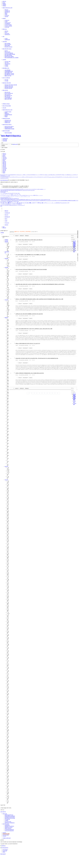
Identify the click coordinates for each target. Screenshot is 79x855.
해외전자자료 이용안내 (7, 124)
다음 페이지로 (56, 393)
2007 (8, 377)
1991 (8, 426)
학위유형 (6, 258)
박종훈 (8, 574)
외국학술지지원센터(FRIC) (10, 817)
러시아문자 (5, 168)
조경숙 (8, 760)
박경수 (8, 773)
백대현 (8, 638)
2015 (8, 353)
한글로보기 (27, 235)
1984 (8, 447)
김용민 (8, 606)
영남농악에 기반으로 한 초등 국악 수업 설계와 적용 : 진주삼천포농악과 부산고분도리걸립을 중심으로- (37, 358)
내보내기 (16, 235)
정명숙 (8, 724)
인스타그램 (5, 850)
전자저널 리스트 (8, 120)
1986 (8, 441)
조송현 (8, 707)
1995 (8, 414)
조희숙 (8, 701)
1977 (8, 465)
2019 (8, 341)
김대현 (8, 780)
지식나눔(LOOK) (8, 821)
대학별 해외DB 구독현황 (9, 128)
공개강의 (6, 16)
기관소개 (4, 836)
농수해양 (8, 297)
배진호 (8, 491)
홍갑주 (8, 580)
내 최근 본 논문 (8, 22)
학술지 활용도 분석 (8, 72)
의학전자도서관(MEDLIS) (10, 822)
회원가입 (4, 1)
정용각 (8, 714)
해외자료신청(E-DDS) (7, 82)
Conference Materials (8, 114)
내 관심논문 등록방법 (9, 53)
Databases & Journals (6, 118)
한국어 (8, 468)
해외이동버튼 (3, 853)
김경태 (8, 600)
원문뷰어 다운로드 (6, 103)
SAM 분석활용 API (8, 97)
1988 (8, 435)
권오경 (8, 668)
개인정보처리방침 (6, 833)
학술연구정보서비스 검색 (7, 7)
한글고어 (4, 156)
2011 (8, 365)
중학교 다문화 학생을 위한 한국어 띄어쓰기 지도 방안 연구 (28, 343)
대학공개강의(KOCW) (9, 814)
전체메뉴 (4, 5)
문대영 (8, 541)
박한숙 (8, 691)
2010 (8, 368)
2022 (8, 332)
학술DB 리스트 (7, 121)
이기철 (8, 789)
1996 (8, 411)
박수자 (8, 577)
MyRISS (4, 3)
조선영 (17, 271)
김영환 (8, 597)
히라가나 (4, 153)
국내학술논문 (7, 10)
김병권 (8, 776)
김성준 (8, 485)
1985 (8, 444)
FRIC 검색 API (7, 96)
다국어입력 (5, 140)
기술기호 (4, 164)
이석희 (8, 501)
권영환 (8, 730)
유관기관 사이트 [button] (6, 823)
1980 (8, 456)
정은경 (8, 498)
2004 (8, 386)
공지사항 (4, 107)
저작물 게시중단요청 (7, 838)
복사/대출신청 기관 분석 (9, 74)
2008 (8, 374)
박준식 (8, 763)
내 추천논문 (7, 20)
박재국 (8, 704)
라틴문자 (4, 167)
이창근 (8, 802)
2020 (8, 338)
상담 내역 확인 (7, 63)
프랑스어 (4, 159)
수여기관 (6, 299)
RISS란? (6, 50)
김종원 (8, 603)
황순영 (8, 645)
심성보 (8, 753)
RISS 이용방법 (7, 43)
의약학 (8, 294)
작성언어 (6, 466)
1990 (8, 429)
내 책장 (6, 21)
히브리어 (4, 161)
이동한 (8, 750)
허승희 (8, 537)
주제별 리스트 (7, 122)
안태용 (8, 514)
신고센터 (6, 66)
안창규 (8, 727)
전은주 (8, 737)
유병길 (8, 521)
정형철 (8, 747)
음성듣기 (30, 244)
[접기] (77, 252)
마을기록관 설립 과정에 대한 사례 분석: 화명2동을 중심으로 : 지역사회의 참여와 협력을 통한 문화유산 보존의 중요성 (40, 284)
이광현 (8, 610)
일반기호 (4, 170)
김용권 (8, 518)
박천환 (8, 635)
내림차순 (72, 237)
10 (14, 372)
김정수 (8, 720)
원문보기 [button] (19, 244)
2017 (8, 347)
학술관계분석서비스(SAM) (10, 818)
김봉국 (8, 554)
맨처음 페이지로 (28, 393)
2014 (8, 356)
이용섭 (8, 508)
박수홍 (8, 766)
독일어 (4, 160)
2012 (8, 362)
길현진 (17, 241)
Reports (6, 116)
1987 (8, 438)
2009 (8, 371)
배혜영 (17, 256)
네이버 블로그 (5, 849)
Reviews (6, 115)
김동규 (8, 564)
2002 (8, 393)
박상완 (8, 651)
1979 (8, 459)
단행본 (6, 14)
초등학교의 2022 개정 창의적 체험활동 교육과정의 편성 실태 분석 (29, 313)
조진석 (8, 544)
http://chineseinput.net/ (4, 180)
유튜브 (4, 851)
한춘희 (8, 557)
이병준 (8, 740)
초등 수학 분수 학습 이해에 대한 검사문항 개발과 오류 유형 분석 (29, 239)
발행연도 (6, 317)
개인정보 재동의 (6, 834)
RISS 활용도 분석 (6, 68)
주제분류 (6, 267)
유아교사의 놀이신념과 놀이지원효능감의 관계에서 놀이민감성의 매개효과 (31, 269)
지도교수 (6, 479)
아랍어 (4, 172)
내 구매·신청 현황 (8, 24)
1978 (8, 462)
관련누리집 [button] (5, 813)
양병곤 (8, 798)
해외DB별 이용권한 (8, 127)
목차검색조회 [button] (25, 244)
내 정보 (6, 38)
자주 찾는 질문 (7, 61)
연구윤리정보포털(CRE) (9, 829)
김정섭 (8, 625)
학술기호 (4, 163)
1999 (8, 402)
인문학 (8, 273)
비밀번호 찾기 (7, 34)
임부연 (8, 678)
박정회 (17, 360)
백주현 (8, 622)
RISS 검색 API (7, 92)
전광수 (8, 734)
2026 (8, 320)
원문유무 (6, 241)
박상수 (8, 567)
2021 (8, 335)
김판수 (8, 534)
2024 (8, 326)
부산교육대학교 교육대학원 (23, 241)
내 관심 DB (7, 27)
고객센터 (4, 4)
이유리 (8, 551)
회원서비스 (5, 29)
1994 (8, 417)
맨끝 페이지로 (59, 393)
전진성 (8, 593)
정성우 (8, 658)
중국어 (4, 155)
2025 (8, 323)
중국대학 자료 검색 (8, 88)
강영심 (8, 615)
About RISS (5, 41)
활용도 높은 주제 (8, 75)
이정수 (8, 697)
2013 (8, 359)
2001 (8, 396)
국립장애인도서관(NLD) (9, 826)
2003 (8, 390)
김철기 (8, 743)
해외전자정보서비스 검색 (7, 109)
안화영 (17, 345)
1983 (8, 450)
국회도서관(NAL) (8, 828)
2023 (8, 329)
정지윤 (8, 688)
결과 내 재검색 (4, 147)
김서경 (8, 671)
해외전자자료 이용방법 (9, 56)
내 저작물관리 (7, 23)
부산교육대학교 (8, 303)
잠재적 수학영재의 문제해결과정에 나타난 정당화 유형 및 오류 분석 (30, 373)
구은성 (17, 330)
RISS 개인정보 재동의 (7, 105)
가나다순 (6, 240)
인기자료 (6, 80)
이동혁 (8, 583)
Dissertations (7, 113)
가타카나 (4, 154)
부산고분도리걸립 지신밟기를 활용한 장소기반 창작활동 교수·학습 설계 (31, 254)
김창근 (8, 560)
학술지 (6, 13)
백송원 (8, 711)
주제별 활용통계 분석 (9, 71)
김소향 (8, 482)
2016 (8, 350)
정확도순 (72, 235)
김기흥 (8, 587)
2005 (8, 383)
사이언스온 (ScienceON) (9, 830)
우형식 (8, 786)
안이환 (8, 590)
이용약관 (4, 832)
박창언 (8, 681)
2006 (8, 380)
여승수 (8, 524)
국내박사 (8, 265)
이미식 (8, 661)
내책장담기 (21, 235)
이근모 (8, 674)
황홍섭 (8, 770)
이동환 (8, 511)
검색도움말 (5, 139)
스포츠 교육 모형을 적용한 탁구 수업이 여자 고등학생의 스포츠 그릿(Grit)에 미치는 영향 (34, 328)
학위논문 (6, 9)
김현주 (17, 286)
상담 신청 (6, 62)
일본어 (8, 477)
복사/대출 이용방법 (8, 55)
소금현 (8, 488)
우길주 (8, 570)
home (3, 226)
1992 (8, 423)
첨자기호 (4, 165)
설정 (3, 36)
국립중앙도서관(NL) (8, 827)
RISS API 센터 (5, 90)
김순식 (8, 505)
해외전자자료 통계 (6, 130)
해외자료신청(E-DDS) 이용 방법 (11, 84)
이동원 (8, 665)
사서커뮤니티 (7, 819)
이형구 (8, 619)
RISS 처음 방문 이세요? (7, 48)
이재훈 (8, 783)
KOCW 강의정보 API (9, 93)
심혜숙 (8, 642)
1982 (8, 453)
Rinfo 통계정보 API (8, 95)
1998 (8, 405)
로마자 (4, 171)
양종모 (8, 531)
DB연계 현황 (7, 45)
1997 (8, 408)
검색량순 (6, 239)
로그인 (4, 2)
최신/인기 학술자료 (6, 77)
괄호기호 (4, 162)
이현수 (8, 717)
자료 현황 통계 (7, 70)
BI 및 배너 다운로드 (8, 46)
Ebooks (6, 112)
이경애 (8, 684)
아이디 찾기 (7, 33)
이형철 (8, 528)
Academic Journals (8, 111)
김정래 (8, 632)
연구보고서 (7, 15)
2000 (8, 399)
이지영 (17, 315)
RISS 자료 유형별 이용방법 (10, 54)
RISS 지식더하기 (8, 44)
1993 (8, 420)
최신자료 (6, 79)
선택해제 (2, 232)
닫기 (1, 206)
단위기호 (4, 169)
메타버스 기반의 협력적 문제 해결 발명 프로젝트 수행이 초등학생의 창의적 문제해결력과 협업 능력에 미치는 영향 (39, 299)
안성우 (8, 648)
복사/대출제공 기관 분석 (9, 73)
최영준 (8, 628)
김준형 (8, 547)
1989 (8, 432)
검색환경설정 (7, 39)
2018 (8, 344)
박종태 (8, 694)
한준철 (8, 793)
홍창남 (8, 655)
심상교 (8, 495)
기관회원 (6, 820)
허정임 (8, 757)
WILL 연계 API (7, 94)
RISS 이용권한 (7, 51)
